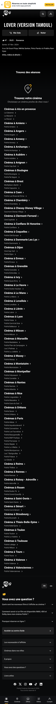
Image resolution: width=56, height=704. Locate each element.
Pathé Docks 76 (10, 491)
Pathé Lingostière (11, 397)
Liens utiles (9, 675)
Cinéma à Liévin (13, 308)
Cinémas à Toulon (14, 530)
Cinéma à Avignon (14, 162)
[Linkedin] (41, 684)
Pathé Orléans (10, 414)
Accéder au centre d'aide (14, 630)
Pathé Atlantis (10, 389)
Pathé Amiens (10, 126)
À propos (7, 659)
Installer (49, 5)
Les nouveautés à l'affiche (15, 642)
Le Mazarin (9, 116)
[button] (43, 14)
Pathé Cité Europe (11, 235)
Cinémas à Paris (13, 418)
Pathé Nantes (10, 386)
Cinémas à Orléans (15, 407)
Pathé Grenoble (10, 270)
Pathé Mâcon (9, 334)
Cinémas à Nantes (14, 382)
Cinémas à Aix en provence (20, 109)
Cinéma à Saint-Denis (16, 498)
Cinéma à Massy (13, 355)
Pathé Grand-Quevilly (13, 494)
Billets (39, 701)
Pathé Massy (9, 359)
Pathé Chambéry (11, 204)
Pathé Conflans (10, 227)
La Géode (8, 459)
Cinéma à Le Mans (15, 293)
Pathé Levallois (10, 304)
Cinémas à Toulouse (16, 541)
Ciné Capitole (9, 219)
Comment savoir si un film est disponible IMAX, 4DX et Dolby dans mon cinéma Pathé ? (24, 613)
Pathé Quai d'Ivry (11, 281)
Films (6, 701)
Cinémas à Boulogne (16, 170)
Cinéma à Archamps (16, 146)
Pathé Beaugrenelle (12, 434)
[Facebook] (15, 684)
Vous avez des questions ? (15, 667)
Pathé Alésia (9, 422)
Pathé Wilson (9, 547)
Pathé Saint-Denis (11, 502)
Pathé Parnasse (10, 441)
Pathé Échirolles (10, 273)
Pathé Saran (9, 411)
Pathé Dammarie (11, 243)
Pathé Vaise (9, 320)
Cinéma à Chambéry (16, 200)
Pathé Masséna (10, 400)
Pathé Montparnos (12, 450)
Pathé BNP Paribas (12, 438)
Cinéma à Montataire (16, 363)
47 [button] (6, 40)
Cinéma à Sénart (13, 506)
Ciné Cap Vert (9, 251)
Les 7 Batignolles (11, 453)
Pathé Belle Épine (11, 525)
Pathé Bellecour (10, 326)
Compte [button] (49, 701)
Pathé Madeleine (11, 342)
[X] (20, 684)
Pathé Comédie (10, 378)
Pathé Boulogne (10, 174)
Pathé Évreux (9, 262)
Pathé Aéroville (10, 483)
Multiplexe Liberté (11, 185)
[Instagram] (25, 684)
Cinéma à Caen (13, 192)
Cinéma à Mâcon (14, 330)
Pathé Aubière (10, 158)
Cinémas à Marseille (16, 338)
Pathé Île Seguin (10, 177)
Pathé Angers (9, 134)
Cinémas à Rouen (14, 487)
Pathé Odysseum (11, 375)
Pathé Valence (10, 563)
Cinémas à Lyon (13, 316)
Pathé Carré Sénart (12, 510)
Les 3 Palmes (9, 348)
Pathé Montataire (11, 367)
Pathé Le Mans (10, 296)
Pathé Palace (9, 456)
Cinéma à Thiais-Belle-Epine (20, 522)
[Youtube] (30, 684)
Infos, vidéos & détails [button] (11, 55)
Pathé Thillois (9, 467)
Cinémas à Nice (13, 393)
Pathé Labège (10, 544)
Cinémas (17, 701)
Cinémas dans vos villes (14, 650)
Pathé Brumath (10, 518)
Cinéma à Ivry (12, 277)
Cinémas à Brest (13, 181)
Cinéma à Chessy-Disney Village (23, 208)
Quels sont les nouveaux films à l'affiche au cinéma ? (24, 604)
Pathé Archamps (11, 150)
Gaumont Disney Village (14, 211)
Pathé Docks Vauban (12, 288)
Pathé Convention (11, 428)
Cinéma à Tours (13, 551)
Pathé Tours (9, 555)
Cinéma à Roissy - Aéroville (20, 479)
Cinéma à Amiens (14, 123)
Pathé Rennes (10, 475)
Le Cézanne (9, 112)
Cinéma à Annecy (14, 139)
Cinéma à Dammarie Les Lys (20, 239)
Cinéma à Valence (14, 559)
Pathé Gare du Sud (12, 403)
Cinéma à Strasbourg (16, 514)
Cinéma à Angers (14, 131)
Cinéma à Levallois (15, 301)
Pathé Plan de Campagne (14, 345)
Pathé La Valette (11, 536)
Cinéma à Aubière (14, 154)
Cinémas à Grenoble (16, 266)
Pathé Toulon (9, 533)
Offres (28, 701)
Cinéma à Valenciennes (17, 567)
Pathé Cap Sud (10, 166)
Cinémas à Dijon (13, 247)
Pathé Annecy (10, 142)
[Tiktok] (35, 684)
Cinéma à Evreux (14, 258)
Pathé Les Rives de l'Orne (14, 196)
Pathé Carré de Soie (12, 323)
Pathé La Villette (11, 447)
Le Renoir (8, 119)
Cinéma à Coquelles (15, 231)
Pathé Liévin (9, 312)
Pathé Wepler (9, 444)
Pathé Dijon (9, 254)
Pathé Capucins (10, 188)
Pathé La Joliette (11, 351)
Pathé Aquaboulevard (13, 425)
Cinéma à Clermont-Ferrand (20, 216)
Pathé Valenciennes (12, 571)
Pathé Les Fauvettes (12, 431)
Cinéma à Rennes (14, 471)
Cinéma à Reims (13, 463)
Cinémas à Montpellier (17, 371)
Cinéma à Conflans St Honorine (22, 223)
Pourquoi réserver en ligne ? (13, 621)
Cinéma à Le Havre (15, 285)
